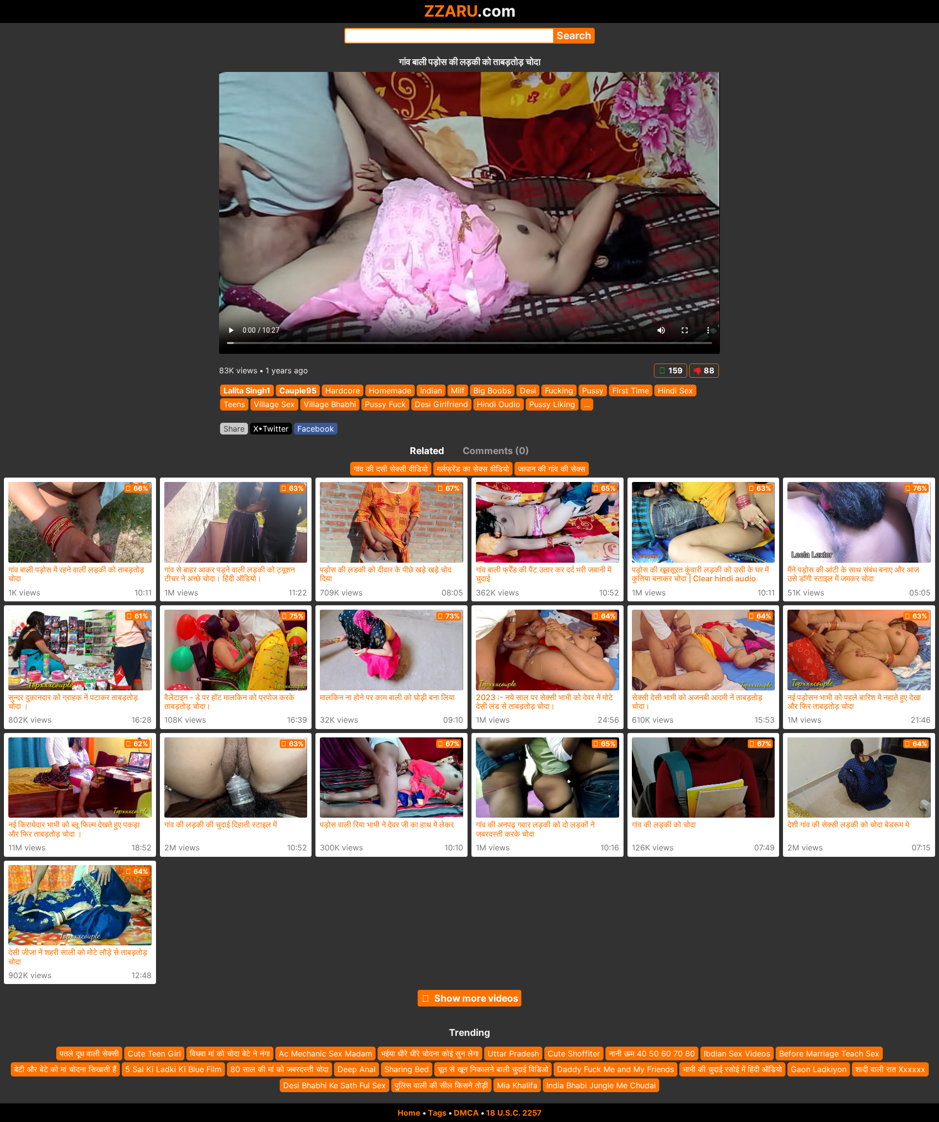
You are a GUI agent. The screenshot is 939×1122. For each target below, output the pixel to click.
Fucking (559, 390)
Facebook (315, 429)
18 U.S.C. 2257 (514, 1112)
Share (234, 429)
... (587, 405)
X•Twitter (271, 429)
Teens (234, 405)
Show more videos (476, 998)
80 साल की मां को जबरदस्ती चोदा (279, 1070)
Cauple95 (297, 390)
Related (427, 451)
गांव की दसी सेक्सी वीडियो (391, 469)
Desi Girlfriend (441, 405)
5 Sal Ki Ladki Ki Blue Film (173, 1070)
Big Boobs (492, 390)
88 (709, 370)
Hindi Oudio (498, 405)
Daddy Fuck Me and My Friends (615, 1070)
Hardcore (342, 390)
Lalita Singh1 (247, 390)
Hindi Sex (675, 390)
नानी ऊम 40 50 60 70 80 (652, 1053)
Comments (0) (496, 451)
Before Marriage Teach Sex (829, 1053)
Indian (431, 390)
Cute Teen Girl (154, 1053)
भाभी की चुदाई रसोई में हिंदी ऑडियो (732, 1070)
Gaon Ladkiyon (819, 1070)
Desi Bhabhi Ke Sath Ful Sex (334, 1085)
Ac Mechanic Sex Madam (325, 1053)
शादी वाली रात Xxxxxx (890, 1070)
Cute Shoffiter (574, 1053)
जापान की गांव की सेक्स (551, 469)
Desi (528, 390)
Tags (437, 1112)
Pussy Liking (552, 405)
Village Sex (274, 405)
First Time (630, 390)
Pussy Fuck (385, 405)
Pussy (593, 390)
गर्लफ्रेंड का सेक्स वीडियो (473, 469)
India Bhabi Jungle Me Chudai (601, 1085)
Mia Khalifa (517, 1085)
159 (676, 370)
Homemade (390, 390)
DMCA (466, 1112)
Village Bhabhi (330, 405)
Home (409, 1112)
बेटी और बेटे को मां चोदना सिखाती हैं (65, 1070)
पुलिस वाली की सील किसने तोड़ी (441, 1085)
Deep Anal (356, 1070)
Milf (458, 390)
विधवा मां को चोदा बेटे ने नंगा (230, 1053)
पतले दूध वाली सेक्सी (89, 1053)
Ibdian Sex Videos (737, 1053)
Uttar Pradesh (513, 1053)
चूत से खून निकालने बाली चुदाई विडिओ (493, 1070)
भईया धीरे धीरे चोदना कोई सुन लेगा (430, 1053)
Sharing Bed (406, 1070)
